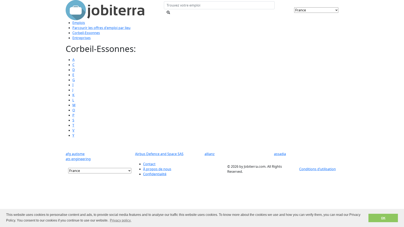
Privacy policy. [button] (120, 220)
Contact (149, 164)
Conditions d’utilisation (317, 169)
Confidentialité (154, 174)
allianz (210, 154)
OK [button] (383, 218)
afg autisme (75, 154)
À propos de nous (157, 169)
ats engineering (78, 159)
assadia (280, 154)
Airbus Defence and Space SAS (159, 154)
